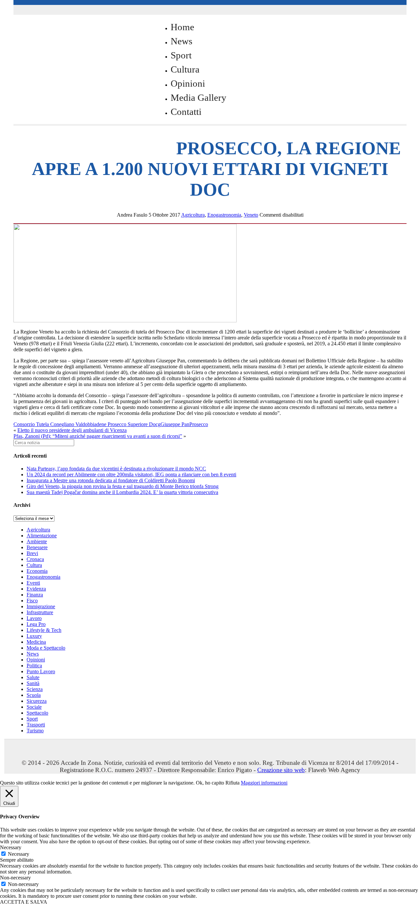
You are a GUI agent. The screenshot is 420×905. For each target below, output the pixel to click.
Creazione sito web (281, 769)
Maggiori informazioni (264, 783)
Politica (34, 665)
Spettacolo (37, 713)
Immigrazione (41, 606)
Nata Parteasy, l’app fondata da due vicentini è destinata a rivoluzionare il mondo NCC (116, 468)
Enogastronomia (224, 215)
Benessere (37, 547)
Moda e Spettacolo (46, 648)
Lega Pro (36, 624)
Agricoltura (193, 215)
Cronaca (35, 559)
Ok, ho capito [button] (210, 783)
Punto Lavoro (41, 671)
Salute (33, 677)
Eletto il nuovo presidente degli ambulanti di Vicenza (72, 430)
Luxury (34, 636)
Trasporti (36, 724)
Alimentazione (42, 535)
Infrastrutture (40, 612)
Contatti (186, 111)
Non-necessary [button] (15, 877)
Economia (37, 571)
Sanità (33, 683)
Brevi (32, 553)
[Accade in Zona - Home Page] (79, 145)
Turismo (35, 730)
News (181, 41)
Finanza (35, 594)
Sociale (34, 707)
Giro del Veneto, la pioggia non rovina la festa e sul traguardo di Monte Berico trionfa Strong (123, 486)
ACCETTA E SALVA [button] (23, 902)
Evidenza (36, 589)
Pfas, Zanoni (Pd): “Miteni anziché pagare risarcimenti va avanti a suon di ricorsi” (97, 436)
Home (182, 27)
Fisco (32, 600)
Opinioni (188, 83)
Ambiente (37, 541)
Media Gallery (198, 97)
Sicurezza (37, 701)
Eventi (33, 583)
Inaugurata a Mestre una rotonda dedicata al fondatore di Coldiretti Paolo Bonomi (111, 480)
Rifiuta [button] (232, 783)
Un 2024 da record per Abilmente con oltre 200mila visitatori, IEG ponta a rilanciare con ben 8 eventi (131, 474)
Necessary (18, 854)
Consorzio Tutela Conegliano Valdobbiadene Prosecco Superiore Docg (86, 424)
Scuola (34, 695)
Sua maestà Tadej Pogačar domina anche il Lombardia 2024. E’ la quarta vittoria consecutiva (122, 492)
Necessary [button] (10, 847)
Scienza (35, 689)
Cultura (185, 69)
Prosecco (198, 424)
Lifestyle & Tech (44, 630)
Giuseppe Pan (174, 424)
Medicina (36, 642)
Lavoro (34, 618)
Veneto (251, 215)
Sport (181, 55)
